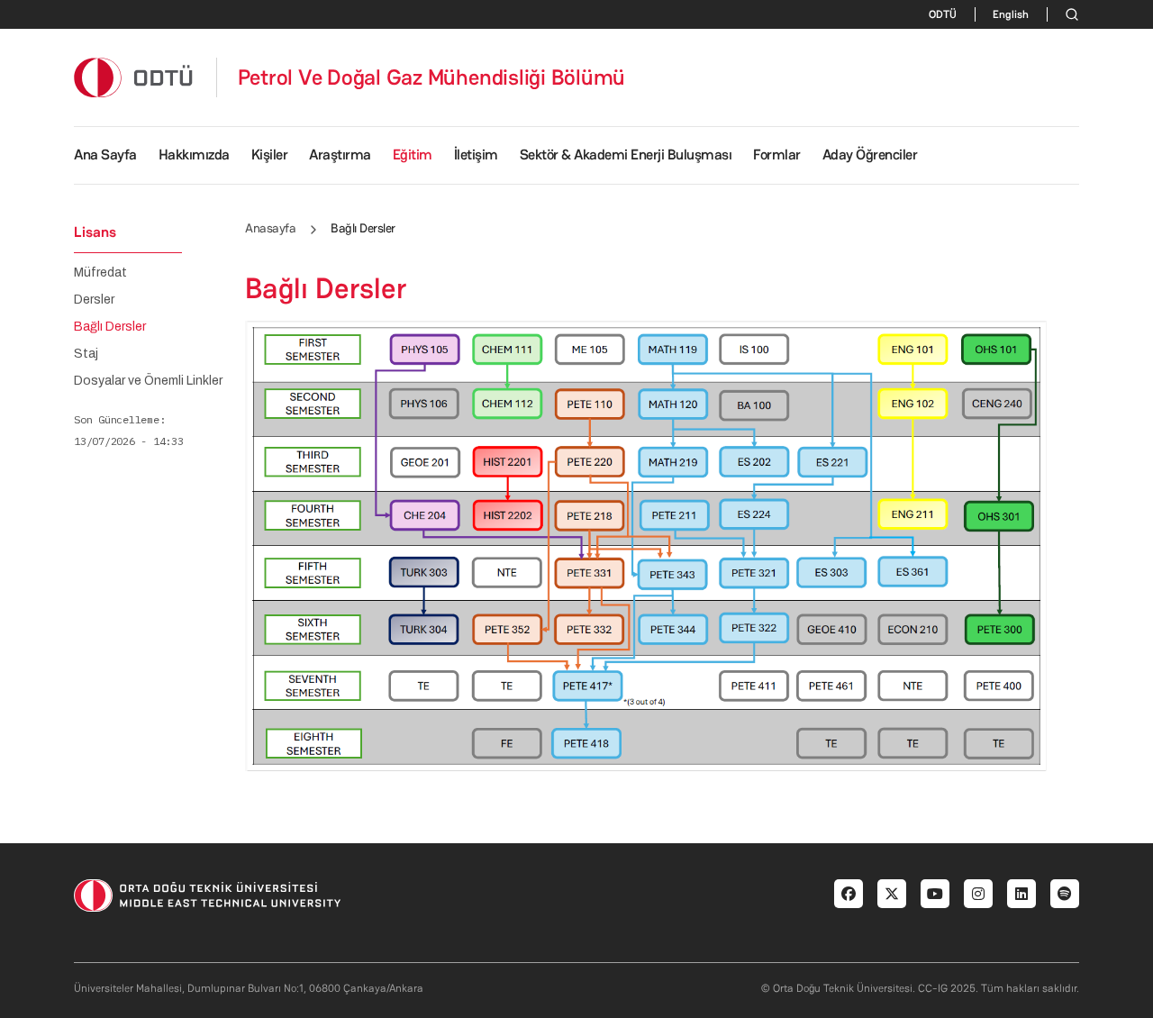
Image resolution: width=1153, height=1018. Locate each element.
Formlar (777, 154)
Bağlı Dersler (110, 327)
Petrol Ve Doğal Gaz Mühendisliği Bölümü (432, 77)
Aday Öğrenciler (870, 154)
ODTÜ (943, 14)
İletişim (476, 154)
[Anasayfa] (134, 77)
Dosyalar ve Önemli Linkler (148, 381)
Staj (86, 354)
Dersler (94, 300)
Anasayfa (270, 228)
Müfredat (100, 273)
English (1011, 14)
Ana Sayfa (105, 154)
